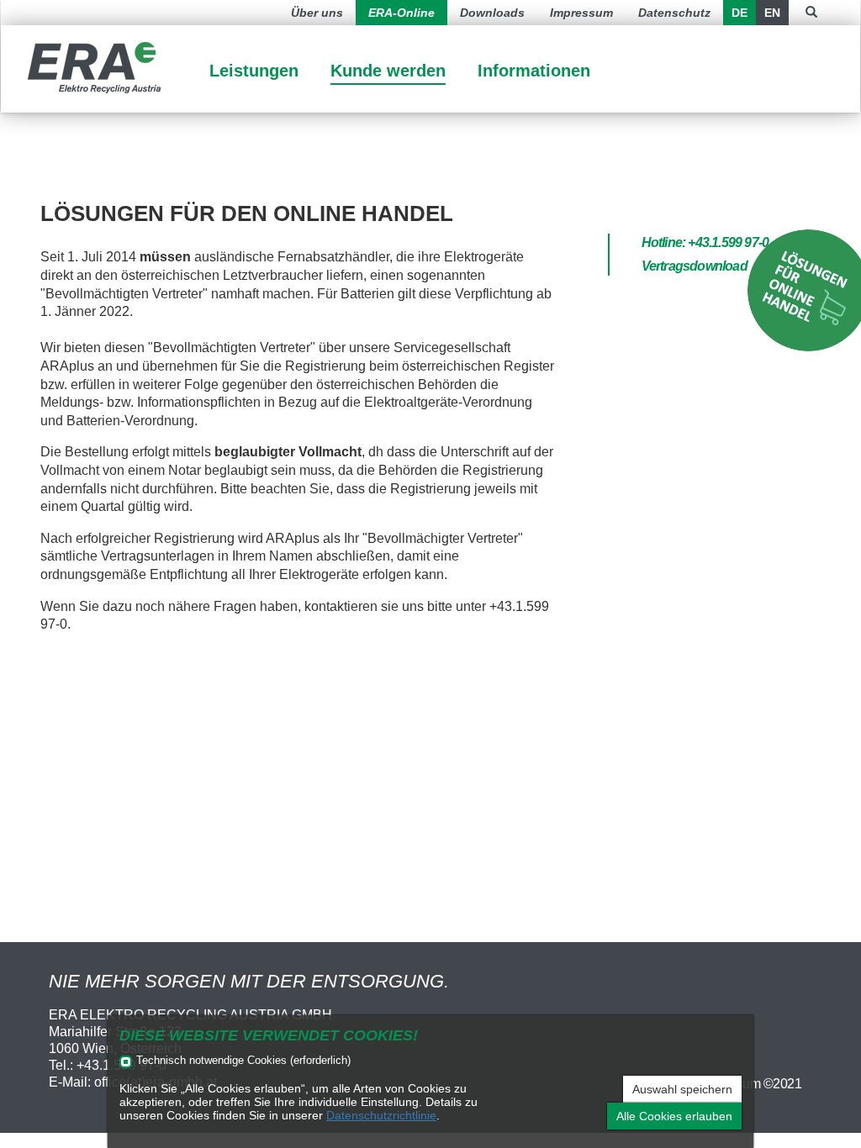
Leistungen (253, 70)
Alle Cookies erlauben (674, 1116)
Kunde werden (388, 70)
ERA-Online (401, 12)
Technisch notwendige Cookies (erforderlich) (243, 1061)
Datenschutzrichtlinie (381, 1115)
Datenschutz (674, 12)
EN (772, 12)
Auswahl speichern (682, 1089)
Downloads (492, 12)
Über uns (317, 12)
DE (739, 12)
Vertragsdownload (694, 266)
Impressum (581, 12)
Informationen (534, 70)
